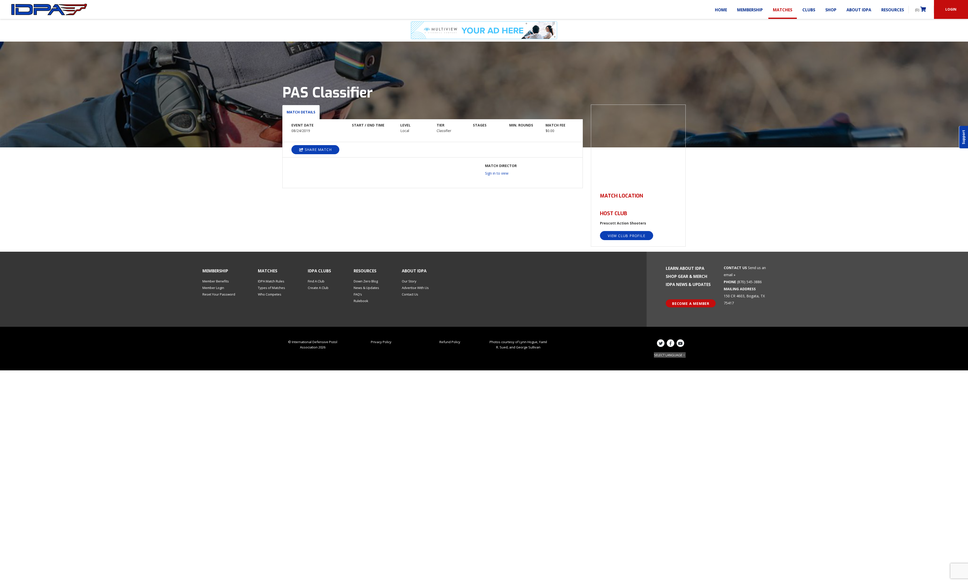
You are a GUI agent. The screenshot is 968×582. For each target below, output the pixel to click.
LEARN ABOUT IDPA (685, 268)
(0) (917, 9)
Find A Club (316, 281)
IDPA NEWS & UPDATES (688, 284)
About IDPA (858, 10)
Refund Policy (449, 342)
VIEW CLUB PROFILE (626, 235)
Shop (830, 10)
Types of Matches (271, 287)
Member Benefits (215, 281)
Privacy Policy (381, 342)
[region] (638, 146)
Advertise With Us (415, 287)
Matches (782, 10)
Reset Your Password (218, 294)
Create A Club (318, 287)
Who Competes (269, 294)
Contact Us (410, 294)
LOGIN (950, 9)
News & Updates (366, 287)
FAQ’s (358, 294)
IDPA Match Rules (271, 281)
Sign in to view (496, 173)
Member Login (213, 287)
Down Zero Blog (366, 281)
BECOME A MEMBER (690, 303)
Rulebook (361, 301)
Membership (750, 10)
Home (721, 10)
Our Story (409, 281)
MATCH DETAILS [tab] (301, 112)
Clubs (808, 10)
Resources (892, 10)
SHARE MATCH (318, 149)
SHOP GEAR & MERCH (686, 276)
